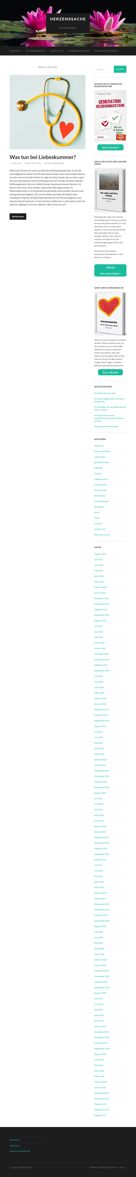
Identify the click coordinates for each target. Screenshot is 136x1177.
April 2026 (99, 576)
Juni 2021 (98, 870)
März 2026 (99, 581)
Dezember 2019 (101, 970)
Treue (96, 518)
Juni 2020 (98, 937)
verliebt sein (99, 529)
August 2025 (100, 620)
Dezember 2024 (101, 654)
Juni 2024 (98, 681)
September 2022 (101, 787)
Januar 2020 (100, 965)
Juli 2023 (98, 731)
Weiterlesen (18, 216)
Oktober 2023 (100, 715)
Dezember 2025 (101, 598)
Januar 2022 (100, 831)
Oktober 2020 (100, 915)
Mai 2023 (98, 743)
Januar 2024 (100, 704)
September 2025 (101, 615)
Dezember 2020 (101, 904)
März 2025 (99, 642)
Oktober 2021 (100, 848)
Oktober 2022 (100, 781)
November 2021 (101, 843)
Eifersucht (99, 445)
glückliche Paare (101, 462)
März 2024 (99, 692)
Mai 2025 (98, 637)
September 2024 (101, 670)
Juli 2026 (98, 559)
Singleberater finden (106, 51)
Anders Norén (108, 1167)
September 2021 (101, 854)
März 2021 (99, 887)
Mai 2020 (98, 943)
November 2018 (101, 1037)
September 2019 (101, 987)
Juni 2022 (98, 804)
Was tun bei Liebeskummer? (43, 157)
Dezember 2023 (101, 709)
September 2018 (101, 1048)
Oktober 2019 (100, 982)
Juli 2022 (98, 798)
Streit (96, 512)
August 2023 (100, 726)
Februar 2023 (100, 759)
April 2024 (99, 687)
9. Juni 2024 (16, 163)
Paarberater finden (79, 51)
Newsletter (56, 51)
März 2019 (99, 1020)
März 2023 (99, 754)
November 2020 (101, 909)
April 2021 (99, 882)
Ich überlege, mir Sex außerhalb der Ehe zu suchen (110, 408)
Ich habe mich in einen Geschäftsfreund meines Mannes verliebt (109, 418)
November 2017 (101, 1098)
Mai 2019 (98, 1009)
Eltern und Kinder (102, 451)
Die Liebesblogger (35, 51)
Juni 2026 (98, 565)
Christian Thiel (33, 163)
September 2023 (101, 720)
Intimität (98, 468)
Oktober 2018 (100, 1043)
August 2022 (100, 793)
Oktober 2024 (100, 665)
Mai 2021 (98, 876)
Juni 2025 (98, 631)
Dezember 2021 (101, 837)
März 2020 (99, 954)
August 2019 (100, 993)
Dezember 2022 (101, 770)
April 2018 (99, 1071)
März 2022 (99, 820)
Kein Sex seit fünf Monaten (106, 426)
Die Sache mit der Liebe (104, 393)
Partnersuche (100, 490)
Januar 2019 (100, 1026)
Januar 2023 (100, 765)
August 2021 (100, 859)
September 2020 (101, 920)
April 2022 (99, 815)
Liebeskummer (101, 479)
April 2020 (99, 948)
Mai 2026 (98, 570)
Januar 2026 (100, 592)
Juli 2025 (98, 626)
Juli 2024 (98, 676)
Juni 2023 (98, 737)
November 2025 (101, 604)
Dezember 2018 (101, 1032)
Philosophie (99, 495)
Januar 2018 (100, 1087)
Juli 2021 (98, 865)
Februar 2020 (100, 959)
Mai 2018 (98, 1065)
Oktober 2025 (100, 609)
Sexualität (98, 507)
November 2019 (101, 976)
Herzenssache (68, 19)
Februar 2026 (100, 587)
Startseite (15, 51)
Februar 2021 (100, 893)
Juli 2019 (98, 998)
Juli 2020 (98, 932)
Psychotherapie (101, 501)
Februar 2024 (100, 698)
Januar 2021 (100, 898)
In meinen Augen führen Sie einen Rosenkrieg (109, 400)
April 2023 (99, 748)
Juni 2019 (98, 1004)
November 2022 (101, 776)
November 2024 (101, 659)
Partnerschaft (100, 484)
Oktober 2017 (100, 1104)
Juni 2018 (98, 1059)
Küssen (97, 473)
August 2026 (100, 554)
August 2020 (100, 926)
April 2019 (99, 1015)
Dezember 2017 (101, 1093)
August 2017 (100, 1115)
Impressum (15, 1145)
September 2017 (101, 1109)
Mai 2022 (98, 809)
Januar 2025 (100, 648)
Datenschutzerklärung (20, 1151)
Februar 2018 (100, 1082)
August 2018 (100, 1054)
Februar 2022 (100, 826)
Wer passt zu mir (102, 534)
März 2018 (99, 1076)
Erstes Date (99, 457)
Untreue (98, 523)
